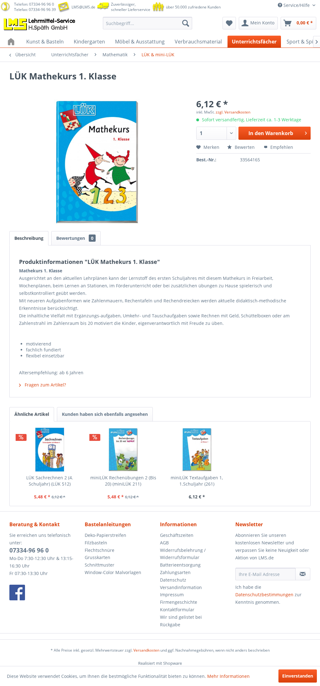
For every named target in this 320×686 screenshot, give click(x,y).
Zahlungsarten (175, 572)
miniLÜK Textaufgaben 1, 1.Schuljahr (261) (197, 481)
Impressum (172, 595)
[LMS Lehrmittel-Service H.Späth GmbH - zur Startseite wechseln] (40, 25)
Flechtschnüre (99, 550)
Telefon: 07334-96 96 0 (34, 4)
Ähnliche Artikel (31, 414)
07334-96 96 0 (29, 550)
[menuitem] (147, 23)
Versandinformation (181, 587)
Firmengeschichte (178, 602)
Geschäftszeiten (176, 535)
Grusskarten (97, 557)
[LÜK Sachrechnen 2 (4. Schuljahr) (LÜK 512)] (49, 450)
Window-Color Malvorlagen (113, 572)
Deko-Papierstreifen (105, 535)
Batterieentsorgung (180, 565)
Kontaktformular (177, 610)
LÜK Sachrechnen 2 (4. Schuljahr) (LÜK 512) (49, 481)
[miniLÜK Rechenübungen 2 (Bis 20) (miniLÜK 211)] (123, 450)
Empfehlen (281, 147)
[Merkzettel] (229, 23)
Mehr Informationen (228, 676)
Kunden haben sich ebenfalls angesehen (105, 414)
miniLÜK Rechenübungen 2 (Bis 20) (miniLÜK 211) (123, 481)
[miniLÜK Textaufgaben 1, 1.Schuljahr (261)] (197, 450)
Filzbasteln (96, 543)
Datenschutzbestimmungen (264, 595)
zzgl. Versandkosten (233, 112)
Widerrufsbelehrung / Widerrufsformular (183, 554)
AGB (164, 543)
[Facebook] (45, 592)
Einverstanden (297, 676)
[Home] (12, 42)
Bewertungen (74, 238)
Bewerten (244, 147)
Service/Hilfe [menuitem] (296, 5)
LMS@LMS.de (83, 7)
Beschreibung (28, 238)
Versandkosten (146, 650)
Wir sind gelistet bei (181, 617)
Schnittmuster (99, 565)
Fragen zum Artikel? (44, 385)
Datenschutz (173, 580)
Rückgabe (170, 625)
